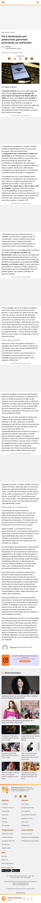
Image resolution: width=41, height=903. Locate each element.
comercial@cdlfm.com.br (22, 790)
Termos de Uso (26, 834)
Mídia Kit (5, 860)
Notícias (12, 32)
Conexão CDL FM (8, 841)
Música (4, 818)
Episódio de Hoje (27, 808)
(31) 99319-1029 (27, 787)
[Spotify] (20, 796)
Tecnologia (6, 825)
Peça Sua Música (7, 863)
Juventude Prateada (28, 815)
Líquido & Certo (27, 818)
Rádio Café (6, 848)
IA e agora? (25, 811)
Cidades (5, 804)
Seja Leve (24, 822)
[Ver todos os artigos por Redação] (3, 47)
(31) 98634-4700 (29, 789)
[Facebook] (25, 796)
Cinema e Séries (8, 808)
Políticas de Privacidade (30, 837)
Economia (5, 811)
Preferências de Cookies (30, 841)
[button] (37, 2)
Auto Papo (25, 804)
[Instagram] (16, 796)
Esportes (5, 815)
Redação (8, 46)
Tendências (25, 825)
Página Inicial (5, 32)
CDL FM (4, 856)
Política (4, 822)
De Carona (6, 844)
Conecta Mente (7, 837)
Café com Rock (7, 834)
